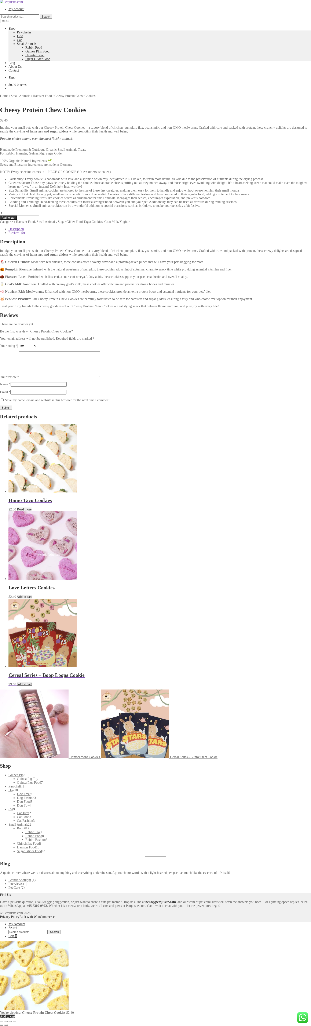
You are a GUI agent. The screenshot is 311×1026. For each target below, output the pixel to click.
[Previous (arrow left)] (1, 1025)
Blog (11, 63)
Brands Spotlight (19, 880)
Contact (13, 70)
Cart (12, 936)
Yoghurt (125, 221)
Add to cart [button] (24, 596)
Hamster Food (34, 55)
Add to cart (8, 217)
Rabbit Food (33, 47)
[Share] (10, 1021)
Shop (11, 28)
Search (46, 16)
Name (5, 384)
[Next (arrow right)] (6, 1025)
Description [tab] (16, 229)
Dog (20, 36)
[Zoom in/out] (1, 1021)
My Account (16, 924)
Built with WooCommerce (37, 916)
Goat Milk (111, 221)
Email (5, 392)
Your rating (9, 346)
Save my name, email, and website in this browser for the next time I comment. (57, 400)
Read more (24, 509)
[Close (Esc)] (14, 1021)
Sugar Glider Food (37, 59)
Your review (9, 377)
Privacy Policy (9, 916)
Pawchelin (24, 32)
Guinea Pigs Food (37, 51)
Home (4, 96)
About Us (15, 66)
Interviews (15, 883)
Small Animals (26, 44)
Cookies (97, 221)
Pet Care (14, 887)
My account (16, 9)
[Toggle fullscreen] (6, 1021)
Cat (19, 40)
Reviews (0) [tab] (16, 232)
